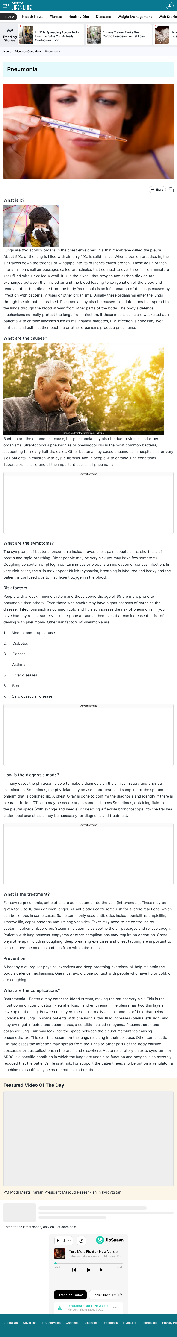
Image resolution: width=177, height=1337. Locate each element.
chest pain (105, 551)
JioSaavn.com (65, 1227)
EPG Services (51, 1323)
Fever (97, 922)
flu (150, 973)
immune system (52, 596)
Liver (17, 675)
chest (61, 796)
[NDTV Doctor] (22, 5)
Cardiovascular (25, 696)
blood (96, 564)
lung (39, 256)
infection (44, 1044)
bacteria (35, 295)
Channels (72, 1323)
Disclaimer (91, 1323)
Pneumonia (70, 301)
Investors (129, 1323)
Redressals (149, 1323)
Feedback (111, 1323)
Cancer (18, 654)
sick (7, 458)
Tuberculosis (15, 464)
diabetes (100, 321)
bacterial (43, 551)
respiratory (123, 1050)
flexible (111, 809)
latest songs (32, 1227)
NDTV (9, 17)
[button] (170, 5)
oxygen (107, 276)
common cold (64, 609)
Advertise (30, 1323)
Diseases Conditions (28, 51)
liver (159, 321)
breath (9, 558)
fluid (109, 1018)
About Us (11, 1323)
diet (24, 966)
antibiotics (53, 902)
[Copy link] (171, 189)
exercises (101, 941)
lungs (146, 288)
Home (7, 51)
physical (155, 783)
